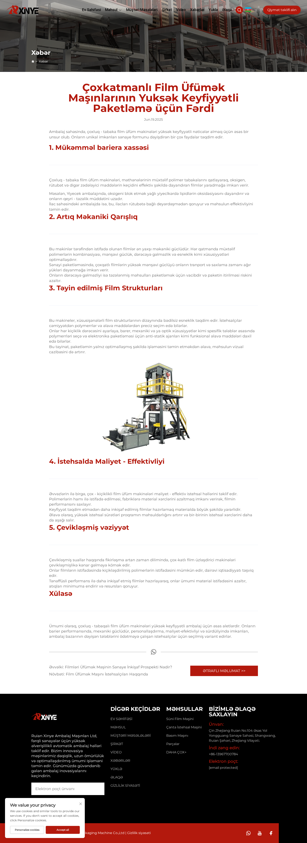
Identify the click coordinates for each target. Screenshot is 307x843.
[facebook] (271, 833)
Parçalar (172, 744)
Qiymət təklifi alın (282, 10)
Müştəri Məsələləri (142, 10)
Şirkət (167, 10)
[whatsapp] (153, 653)
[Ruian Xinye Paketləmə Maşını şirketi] (22, 9)
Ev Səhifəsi (91, 10)
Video (181, 10)
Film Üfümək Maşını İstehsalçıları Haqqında (106, 674)
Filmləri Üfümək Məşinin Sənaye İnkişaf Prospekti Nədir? (118, 667)
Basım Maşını (177, 736)
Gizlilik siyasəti (125, 786)
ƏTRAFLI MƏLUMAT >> (224, 671)
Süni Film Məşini (180, 719)
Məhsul (111, 10)
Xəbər (43, 61)
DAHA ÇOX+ (176, 752)
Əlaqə (227, 10)
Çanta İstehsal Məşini (184, 727)
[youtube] (259, 833)
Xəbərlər (197, 10)
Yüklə (213, 10)
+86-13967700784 (223, 754)
